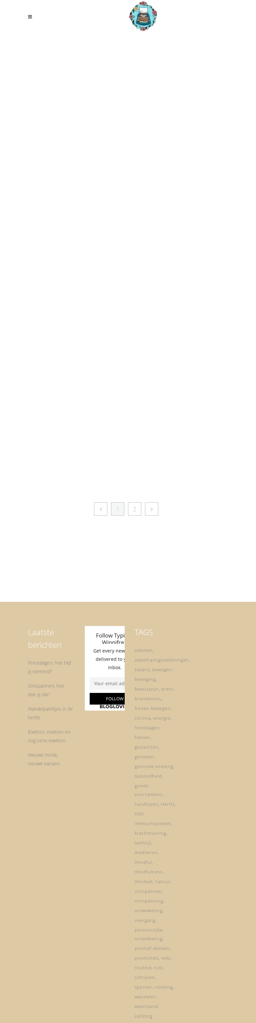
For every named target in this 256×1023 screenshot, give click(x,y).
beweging (145, 679)
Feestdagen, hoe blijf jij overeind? (49, 667)
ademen (144, 650)
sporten (143, 987)
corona (143, 718)
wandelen (145, 997)
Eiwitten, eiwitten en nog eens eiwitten (49, 736)
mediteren (146, 852)
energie (161, 718)
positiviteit (146, 958)
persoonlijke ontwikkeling (149, 934)
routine (143, 968)
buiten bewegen (153, 708)
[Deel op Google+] (79, 258)
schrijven (145, 977)
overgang (145, 920)
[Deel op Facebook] (63, 258)
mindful (143, 862)
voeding (164, 987)
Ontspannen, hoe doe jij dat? (46, 690)
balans (142, 670)
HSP (139, 814)
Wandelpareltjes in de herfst (50, 713)
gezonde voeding (154, 766)
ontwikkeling (149, 911)
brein (167, 689)
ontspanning (149, 901)
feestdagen (147, 728)
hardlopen (146, 804)
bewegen (162, 670)
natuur (163, 881)
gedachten (146, 747)
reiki (166, 958)
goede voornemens (149, 790)
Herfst (168, 804)
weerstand (146, 1006)
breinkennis (148, 699)
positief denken (152, 948)
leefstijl (143, 843)
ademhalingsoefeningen (162, 660)
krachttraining (150, 833)
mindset (144, 881)
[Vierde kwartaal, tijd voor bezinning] (181, 83)
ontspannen (148, 891)
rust (158, 968)
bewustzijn (147, 689)
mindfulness (148, 872)
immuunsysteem (153, 823)
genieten (144, 757)
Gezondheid (148, 776)
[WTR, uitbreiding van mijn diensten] (181, 318)
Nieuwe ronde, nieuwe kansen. (44, 759)
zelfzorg (144, 1016)
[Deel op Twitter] (70, 258)
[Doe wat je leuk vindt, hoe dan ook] (74, 99)
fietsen (142, 737)
